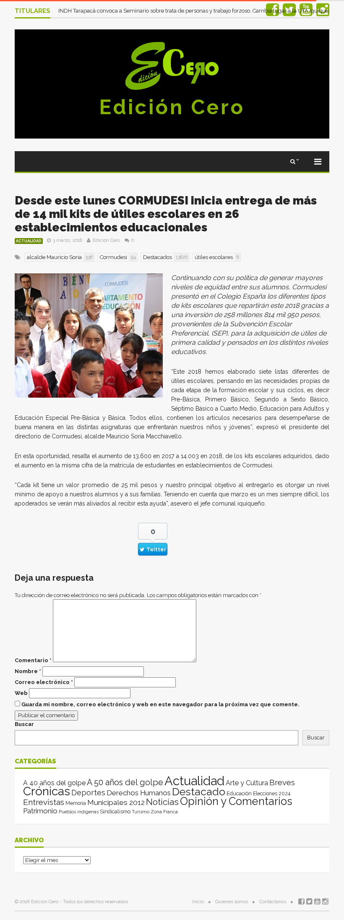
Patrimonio (40, 811)
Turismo (140, 811)
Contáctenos (272, 901)
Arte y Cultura (247, 783)
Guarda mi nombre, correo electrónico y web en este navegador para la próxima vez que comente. (160, 704)
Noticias (162, 802)
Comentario (33, 660)
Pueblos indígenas (79, 811)
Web (21, 693)
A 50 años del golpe (125, 782)
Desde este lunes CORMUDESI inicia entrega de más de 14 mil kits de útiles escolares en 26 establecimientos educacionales (166, 214)
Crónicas (46, 791)
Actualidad (29, 241)
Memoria (75, 803)
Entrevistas (43, 802)
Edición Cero (172, 107)
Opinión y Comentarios (236, 801)
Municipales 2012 (116, 802)
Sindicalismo (115, 811)
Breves (282, 782)
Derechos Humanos (139, 793)
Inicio (198, 901)
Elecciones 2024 (271, 794)
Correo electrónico (44, 682)
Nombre (28, 671)
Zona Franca (164, 811)
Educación (239, 793)
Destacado (198, 791)
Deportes (88, 792)
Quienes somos (231, 901)
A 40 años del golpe (54, 783)
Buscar (24, 724)
